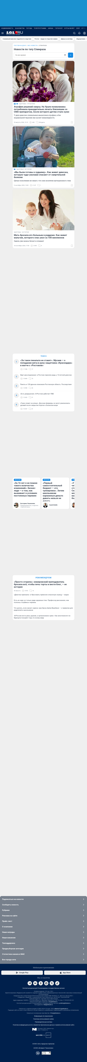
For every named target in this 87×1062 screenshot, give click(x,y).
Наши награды (8, 932)
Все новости (33, 45)
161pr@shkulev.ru (55, 1013)
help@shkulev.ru (48, 1004)
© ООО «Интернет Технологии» (43, 1048)
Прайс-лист (7, 921)
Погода (29, 28)
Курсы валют (69, 28)
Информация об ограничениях (43, 1016)
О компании (7, 927)
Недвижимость (7, 28)
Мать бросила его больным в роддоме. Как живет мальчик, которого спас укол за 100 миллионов (40, 236)
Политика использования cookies (43, 1019)
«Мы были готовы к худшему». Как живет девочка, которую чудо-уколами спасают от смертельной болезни (41, 175)
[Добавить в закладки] (72, 122)
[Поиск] (74, 33)
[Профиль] (84, 33)
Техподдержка (8, 943)
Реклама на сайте (9, 916)
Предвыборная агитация (13, 949)
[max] (46, 983)
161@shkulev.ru (52, 1001)
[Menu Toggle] (2, 33)
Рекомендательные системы (43, 1022)
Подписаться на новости (13, 899)
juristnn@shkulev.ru (64, 1003)
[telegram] (30, 983)
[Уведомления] (79, 33)
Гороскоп (59, 28)
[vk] (35, 983)
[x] (52, 983)
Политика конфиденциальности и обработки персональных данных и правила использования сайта (43, 1025)
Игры (84, 28)
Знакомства (20, 28)
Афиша (50, 28)
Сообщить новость (10, 905)
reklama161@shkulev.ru (61, 1008)
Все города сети (9, 960)
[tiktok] (57, 983)
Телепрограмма (40, 28)
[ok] (41, 983)
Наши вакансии (8, 938)
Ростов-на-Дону (20, 45)
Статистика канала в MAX (13, 954)
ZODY (78, 28)
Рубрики (6, 910)
